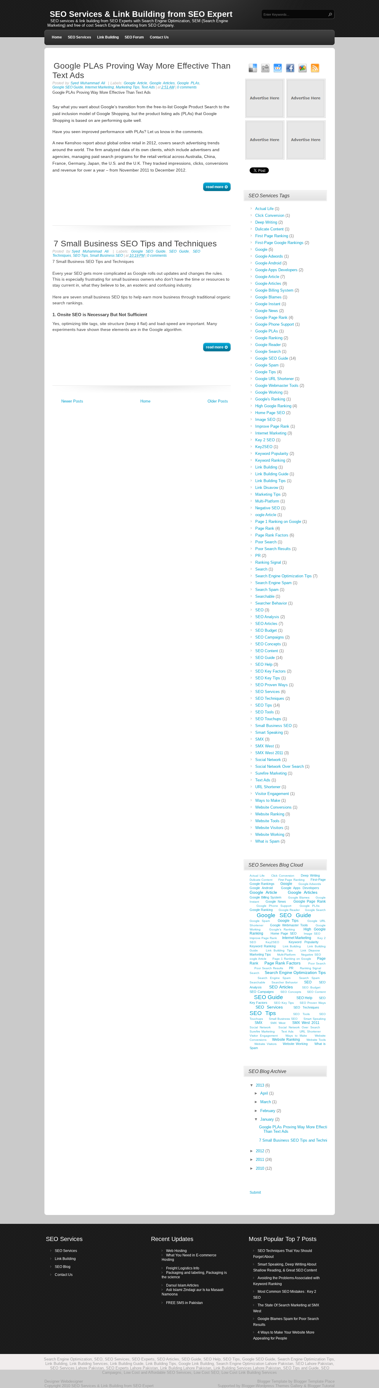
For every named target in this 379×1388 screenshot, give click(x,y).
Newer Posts (72, 401)
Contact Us (159, 37)
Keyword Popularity (271, 453)
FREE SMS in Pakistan (184, 1303)
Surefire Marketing (271, 773)
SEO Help (263, 664)
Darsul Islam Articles (182, 1285)
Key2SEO (263, 447)
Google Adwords (269, 256)
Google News (266, 310)
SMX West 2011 (269, 753)
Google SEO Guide (148, 251)
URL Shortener (267, 787)
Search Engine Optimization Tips (283, 576)
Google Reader (268, 344)
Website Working (269, 834)
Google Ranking (268, 338)
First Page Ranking (271, 236)
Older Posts (218, 401)
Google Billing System (274, 290)
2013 (260, 1085)
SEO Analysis (267, 617)
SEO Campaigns (269, 637)
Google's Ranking (270, 399)
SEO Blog (62, 1267)
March (266, 1102)
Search (261, 569)
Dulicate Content (269, 229)
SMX (259, 739)
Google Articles (162, 83)
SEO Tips (263, 705)
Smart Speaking (269, 732)
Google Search (268, 351)
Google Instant (267, 304)
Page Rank (264, 528)
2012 (260, 1151)
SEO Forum (134, 37)
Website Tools (267, 821)
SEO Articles (266, 623)
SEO (259, 610)
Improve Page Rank (272, 426)
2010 (260, 1168)
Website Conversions (273, 807)
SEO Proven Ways (271, 685)
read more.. (217, 186)
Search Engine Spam (273, 583)
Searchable (264, 596)
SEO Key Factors (270, 671)
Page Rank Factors (271, 535)
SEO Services (79, 37)
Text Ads (262, 780)
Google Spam (267, 365)
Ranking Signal (268, 562)
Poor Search (266, 542)
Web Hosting (176, 1251)
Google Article (135, 83)
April (264, 1093)
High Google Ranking (273, 406)
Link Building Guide (271, 474)
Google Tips (265, 372)
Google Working (268, 392)
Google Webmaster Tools (276, 385)
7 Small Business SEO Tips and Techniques (135, 243)
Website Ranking (269, 814)
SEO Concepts (268, 644)
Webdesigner (72, 1381)
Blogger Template (272, 1381)
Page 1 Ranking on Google (278, 521)
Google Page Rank (271, 317)
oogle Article (265, 515)
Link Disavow (266, 487)
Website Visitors (269, 827)
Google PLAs (188, 83)
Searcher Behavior (271, 603)
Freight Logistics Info (182, 1268)
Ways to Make (267, 800)
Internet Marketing (270, 433)
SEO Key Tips (267, 678)
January (267, 1119)
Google (261, 249)
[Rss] (315, 67)
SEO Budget (266, 630)
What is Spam (267, 841)
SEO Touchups (268, 719)
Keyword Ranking (270, 460)
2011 (260, 1159)
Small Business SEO (273, 725)
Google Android (268, 263)
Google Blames (268, 297)
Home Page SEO (270, 413)
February (268, 1111)
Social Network (268, 759)
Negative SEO (267, 508)
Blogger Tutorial (321, 1386)
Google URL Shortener (274, 379)
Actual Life (264, 208)
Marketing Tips (268, 494)
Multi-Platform (267, 501)
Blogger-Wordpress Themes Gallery (272, 1386)
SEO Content (266, 651)
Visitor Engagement (272, 793)
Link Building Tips (270, 481)
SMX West (264, 746)
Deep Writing (266, 222)
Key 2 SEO (265, 440)
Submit (255, 1192)
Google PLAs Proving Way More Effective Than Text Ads (141, 70)
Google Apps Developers (276, 270)
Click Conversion (269, 215)
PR (258, 555)
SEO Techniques (269, 698)
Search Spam (267, 589)
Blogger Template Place (314, 1381)
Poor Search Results (273, 549)
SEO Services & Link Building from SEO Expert (141, 14)
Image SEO (265, 419)
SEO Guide (179, 251)
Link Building (108, 37)
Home (57, 37)
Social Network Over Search (279, 766)
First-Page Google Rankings (279, 242)
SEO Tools (264, 712)
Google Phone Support (274, 324)
